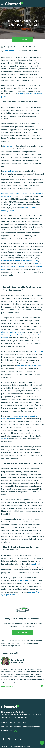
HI (15, 715)
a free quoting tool (24, 580)
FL (9, 715)
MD (25, 715)
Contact (4, 722)
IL (17, 715)
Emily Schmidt (9, 51)
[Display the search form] (42, 3)
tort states (7, 146)
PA (13, 717)
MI (33, 715)
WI (25, 717)
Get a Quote (22, 39)
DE (6, 715)
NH (39, 715)
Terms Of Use (22, 722)
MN (36, 715)
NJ (3, 717)
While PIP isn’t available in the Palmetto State (19, 261)
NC (9, 717)
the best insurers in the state (29, 366)
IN (20, 715)
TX (19, 717)
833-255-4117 (33, 592)
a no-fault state (9, 171)
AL (3, 715)
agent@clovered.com (10, 595)
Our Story (4, 731)
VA (22, 717)
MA (29, 715)
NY (6, 717)
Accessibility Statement (31, 727)
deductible (38, 351)
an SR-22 (5, 439)
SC (16, 717)
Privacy (12, 722)
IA (22, 715)
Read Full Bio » (7, 686)
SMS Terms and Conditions (11, 727)
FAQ (11, 731)
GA (12, 715)
